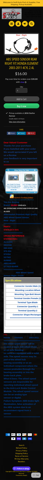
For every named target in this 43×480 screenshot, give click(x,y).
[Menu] (11, 24)
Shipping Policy (21, 453)
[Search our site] (31, 24)
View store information (17, 122)
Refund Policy (21, 448)
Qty (21, 87)
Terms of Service (21, 456)
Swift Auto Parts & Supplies (23, 471)
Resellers (21, 461)
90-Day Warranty (21, 459)
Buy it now (21, 106)
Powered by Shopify (21, 475)
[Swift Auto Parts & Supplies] (12, 13)
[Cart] (25, 24)
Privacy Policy (21, 450)
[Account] (18, 24)
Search (21, 445)
